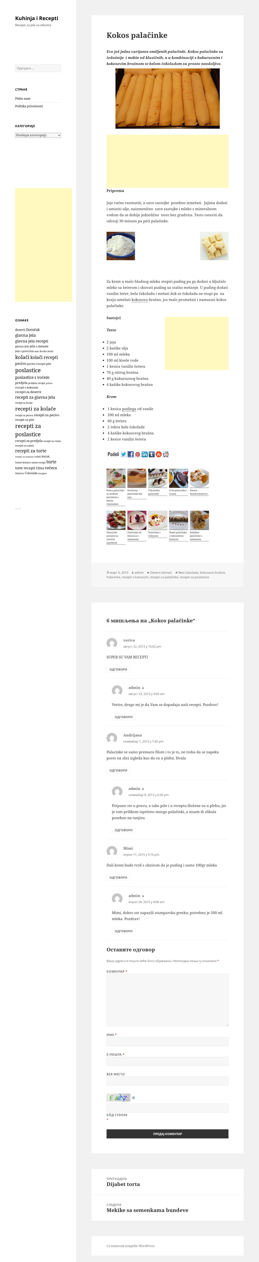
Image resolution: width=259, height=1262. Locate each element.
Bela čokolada (188, 572)
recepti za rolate (52, 441)
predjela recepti (36, 383)
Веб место (116, 1074)
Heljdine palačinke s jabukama (196, 536)
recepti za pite (24, 419)
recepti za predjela (29, 441)
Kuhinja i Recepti (36, 18)
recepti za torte (30, 451)
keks (37, 351)
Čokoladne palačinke (154, 492)
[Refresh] (134, 1096)
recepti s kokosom (26, 387)
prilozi (49, 383)
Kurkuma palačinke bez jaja (134, 494)
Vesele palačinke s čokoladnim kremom (178, 536)
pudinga (129, 408)
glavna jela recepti (31, 341)
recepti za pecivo (46, 415)
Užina (40, 468)
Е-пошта (115, 1054)
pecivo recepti (36, 364)
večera (51, 467)
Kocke (43, 351)
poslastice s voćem (32, 377)
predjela (21, 383)
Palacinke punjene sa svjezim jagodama (112, 537)
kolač (50, 351)
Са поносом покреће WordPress (131, 1246)
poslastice (28, 370)
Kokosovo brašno (212, 572)
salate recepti (38, 462)
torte (51, 462)
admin (139, 572)
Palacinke (113, 577)
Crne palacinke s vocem (178, 492)
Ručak (45, 456)
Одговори (118, 669)
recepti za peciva (24, 415)
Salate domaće (23, 462)
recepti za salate (24, 445)
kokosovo (140, 299)
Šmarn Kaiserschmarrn (199, 492)
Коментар (117, 971)
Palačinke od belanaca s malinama (134, 536)
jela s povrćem (24, 351)
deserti (20, 330)
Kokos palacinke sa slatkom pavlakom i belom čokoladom (115, 497)
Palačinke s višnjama (154, 534)
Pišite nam (22, 98)
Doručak (33, 329)
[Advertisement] (43, 245)
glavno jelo (22, 346)
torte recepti (25, 467)
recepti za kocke (23, 402)
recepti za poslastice (194, 577)
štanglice (42, 473)
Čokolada (31, 473)
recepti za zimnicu (24, 456)
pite (48, 364)
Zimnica (19, 473)
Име (112, 1035)
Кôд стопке (117, 1115)
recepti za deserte (28, 392)
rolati (38, 456)
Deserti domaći (161, 572)
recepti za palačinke (164, 577)
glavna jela (25, 335)
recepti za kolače (35, 408)
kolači (22, 356)
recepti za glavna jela (35, 397)
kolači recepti (44, 357)
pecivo (20, 363)
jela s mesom (39, 346)
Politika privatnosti (29, 106)
